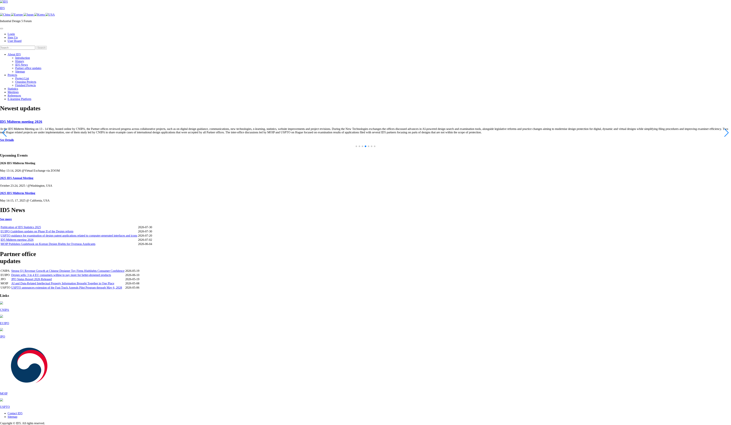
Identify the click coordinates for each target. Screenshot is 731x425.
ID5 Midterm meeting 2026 (21, 122)
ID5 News (21, 64)
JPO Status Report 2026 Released (31, 279)
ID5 (2, 8)
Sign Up (13, 37)
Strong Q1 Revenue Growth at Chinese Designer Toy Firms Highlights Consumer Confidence (67, 270)
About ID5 (14, 54)
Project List (22, 78)
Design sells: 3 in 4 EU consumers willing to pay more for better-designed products (61, 275)
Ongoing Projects (25, 81)
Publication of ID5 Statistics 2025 (21, 227)
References (14, 95)
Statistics (13, 88)
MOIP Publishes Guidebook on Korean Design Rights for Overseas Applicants (48, 244)
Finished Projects (25, 85)
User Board (15, 40)
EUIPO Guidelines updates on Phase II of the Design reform (37, 231)
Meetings (13, 92)
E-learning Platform (19, 99)
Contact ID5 (15, 413)
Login (11, 34)
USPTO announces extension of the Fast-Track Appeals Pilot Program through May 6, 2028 (66, 287)
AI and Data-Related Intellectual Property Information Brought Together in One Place (62, 283)
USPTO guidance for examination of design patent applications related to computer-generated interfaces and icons (69, 235)
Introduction (22, 57)
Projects (12, 75)
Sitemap (20, 71)
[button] (356, 146)
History (19, 61)
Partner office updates (28, 68)
